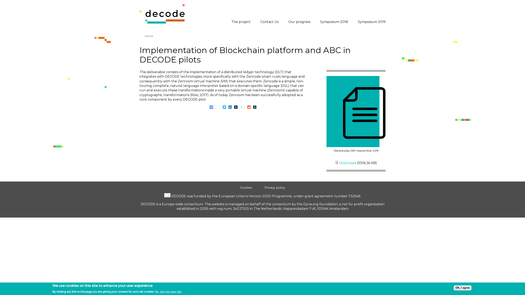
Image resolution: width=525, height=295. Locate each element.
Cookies (246, 187)
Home (149, 36)
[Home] (162, 22)
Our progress (299, 22)
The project (241, 22)
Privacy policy (275, 187)
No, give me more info (168, 291)
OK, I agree (462, 287)
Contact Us (269, 22)
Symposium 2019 (372, 22)
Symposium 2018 (334, 22)
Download (347, 163)
